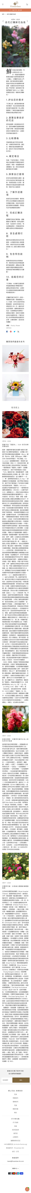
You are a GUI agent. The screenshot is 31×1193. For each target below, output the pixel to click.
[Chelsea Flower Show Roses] (15, 719)
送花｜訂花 (15, 1151)
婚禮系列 (15, 1102)
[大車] (27, 4)
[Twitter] (14, 332)
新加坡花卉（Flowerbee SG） (15, 1148)
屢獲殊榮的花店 (15, 1140)
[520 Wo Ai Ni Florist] (15, 424)
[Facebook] (7, 332)
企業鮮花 (15, 1137)
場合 (15, 1112)
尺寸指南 (15, 1122)
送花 (3, 14)
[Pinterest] (11, 332)
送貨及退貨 (15, 1130)
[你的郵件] (6, 1080)
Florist (13, 325)
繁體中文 (14, 1168)
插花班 (15, 1133)
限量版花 (15, 1098)
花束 (15, 1094)
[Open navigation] (4, 4)
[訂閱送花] (18, 332)
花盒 (15, 1105)
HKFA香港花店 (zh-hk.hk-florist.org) (15, 1144)
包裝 (15, 1126)
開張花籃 (15, 1109)
